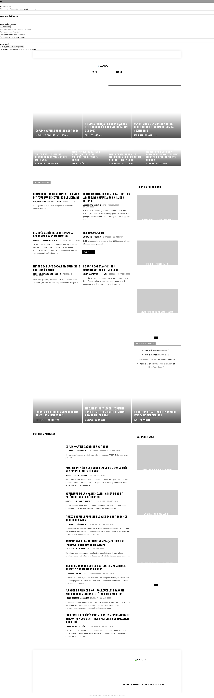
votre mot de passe (8, 24)
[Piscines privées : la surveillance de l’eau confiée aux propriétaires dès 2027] (107, 117)
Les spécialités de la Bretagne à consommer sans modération (53, 234)
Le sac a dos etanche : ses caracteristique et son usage (101, 268)
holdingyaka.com (93, 233)
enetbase (63, 240)
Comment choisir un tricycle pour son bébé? (157, 471)
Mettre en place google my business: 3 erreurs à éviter (56, 268)
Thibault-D (67, 274)
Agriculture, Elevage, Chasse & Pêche (80, 501)
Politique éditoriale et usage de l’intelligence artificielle (107, 695)
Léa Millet (101, 501)
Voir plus (88, 252)
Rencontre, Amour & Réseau (76, 626)
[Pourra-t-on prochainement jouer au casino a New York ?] (57, 402)
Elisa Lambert (113, 205)
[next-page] (157, 338)
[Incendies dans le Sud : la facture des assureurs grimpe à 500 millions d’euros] (125, 152)
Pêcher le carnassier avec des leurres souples (157, 565)
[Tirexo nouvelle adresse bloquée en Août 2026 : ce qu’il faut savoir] (51, 152)
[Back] (1, 4)
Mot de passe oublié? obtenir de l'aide (15, 29)
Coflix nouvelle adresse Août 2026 (157, 221)
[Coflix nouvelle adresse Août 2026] (57, 117)
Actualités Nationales (92, 237)
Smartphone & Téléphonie (76, 549)
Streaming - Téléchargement (77, 450)
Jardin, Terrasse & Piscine (76, 475)
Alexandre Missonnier (99, 451)
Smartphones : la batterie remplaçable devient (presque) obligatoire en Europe (95, 542)
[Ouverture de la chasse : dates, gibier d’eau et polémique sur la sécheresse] (156, 117)
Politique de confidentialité (10, 32)
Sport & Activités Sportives (95, 274)
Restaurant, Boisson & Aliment (45, 240)
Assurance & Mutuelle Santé (94, 205)
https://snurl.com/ (156, 367)
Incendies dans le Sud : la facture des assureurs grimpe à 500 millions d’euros (106, 197)
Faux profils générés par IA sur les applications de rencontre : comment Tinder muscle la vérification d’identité (98, 618)
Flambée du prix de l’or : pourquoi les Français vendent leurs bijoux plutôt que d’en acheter (95, 592)
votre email (4, 44)
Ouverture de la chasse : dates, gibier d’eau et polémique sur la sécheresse (157, 315)
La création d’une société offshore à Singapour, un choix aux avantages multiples (157, 516)
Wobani (65, 202)
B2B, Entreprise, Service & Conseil (47, 201)
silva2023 (107, 237)
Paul (90, 475)
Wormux (153, 359)
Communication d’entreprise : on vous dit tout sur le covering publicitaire (56, 195)
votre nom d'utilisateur (9, 16)
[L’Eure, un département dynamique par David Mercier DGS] (156, 402)
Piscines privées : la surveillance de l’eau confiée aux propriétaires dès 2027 (157, 267)
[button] (165, 54)
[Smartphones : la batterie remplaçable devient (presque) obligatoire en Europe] (88, 152)
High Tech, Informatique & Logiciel (47, 274)
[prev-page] (155, 338)
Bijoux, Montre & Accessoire (77, 598)
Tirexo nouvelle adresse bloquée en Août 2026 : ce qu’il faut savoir (97, 518)
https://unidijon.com (164, 364)
